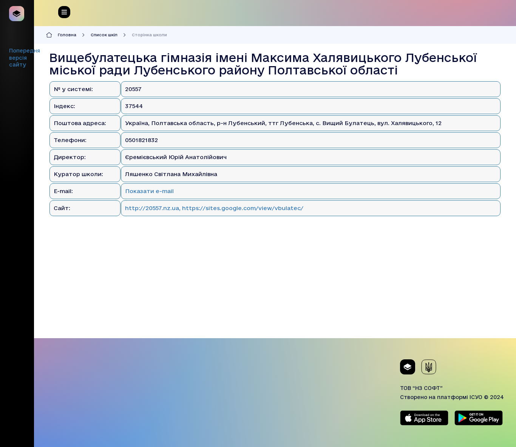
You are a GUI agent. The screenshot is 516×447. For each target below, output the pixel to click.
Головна (67, 34)
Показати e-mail (149, 191)
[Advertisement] (275, 285)
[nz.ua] (17, 13)
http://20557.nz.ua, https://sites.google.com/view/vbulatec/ (214, 208)
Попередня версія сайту (24, 58)
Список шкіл (104, 34)
